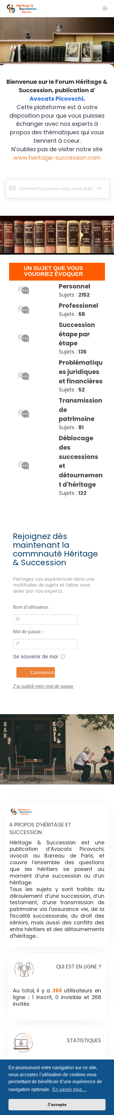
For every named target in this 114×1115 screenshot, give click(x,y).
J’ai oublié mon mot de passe (43, 686)
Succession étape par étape (77, 334)
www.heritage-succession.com (57, 158)
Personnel (74, 286)
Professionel (78, 305)
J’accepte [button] (57, 1104)
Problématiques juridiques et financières (81, 371)
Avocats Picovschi (56, 99)
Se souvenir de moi (37, 657)
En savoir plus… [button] (69, 1089)
